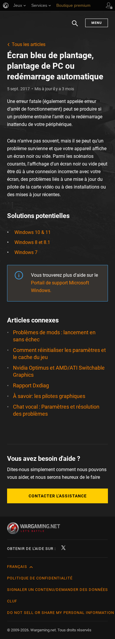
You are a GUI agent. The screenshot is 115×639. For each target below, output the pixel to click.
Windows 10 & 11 (32, 232)
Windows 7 (25, 252)
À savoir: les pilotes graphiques (49, 396)
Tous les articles (28, 44)
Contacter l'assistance (58, 496)
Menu (96, 23)
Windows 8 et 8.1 (32, 242)
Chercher (74, 26)
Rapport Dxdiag (31, 385)
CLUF (12, 601)
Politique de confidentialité (40, 578)
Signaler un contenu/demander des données (57, 589)
